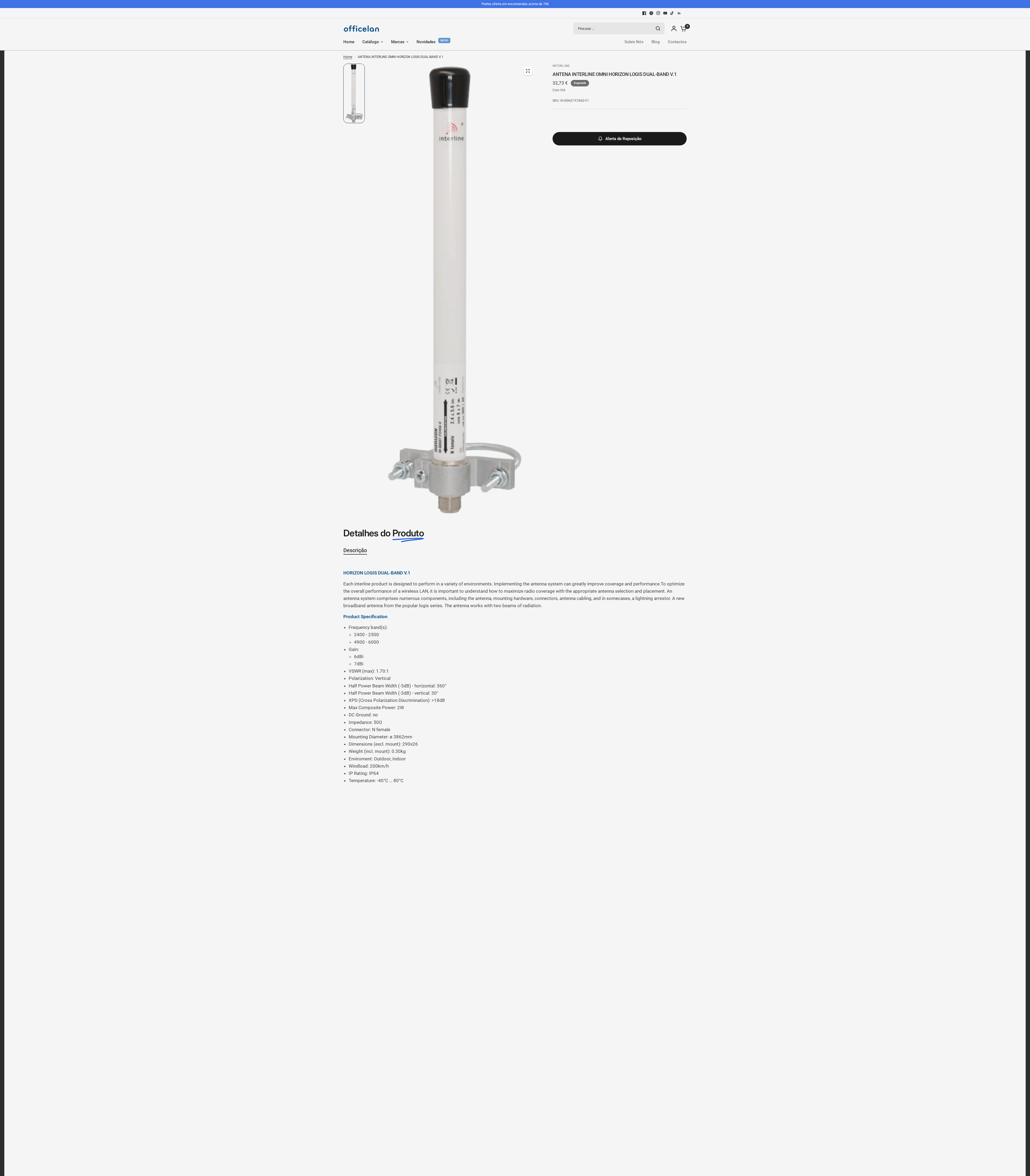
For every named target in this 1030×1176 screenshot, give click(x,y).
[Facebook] (644, 13)
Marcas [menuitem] (397, 41)
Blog (656, 41)
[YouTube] (665, 13)
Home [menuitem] (348, 41)
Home (347, 57)
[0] (682, 28)
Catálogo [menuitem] (370, 41)
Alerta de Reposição (623, 138)
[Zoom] (528, 71)
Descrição (355, 550)
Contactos (677, 41)
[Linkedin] (679, 13)
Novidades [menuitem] (426, 41)
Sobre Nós (633, 41)
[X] (651, 13)
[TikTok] (672, 13)
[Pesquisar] (658, 28)
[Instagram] (658, 13)
